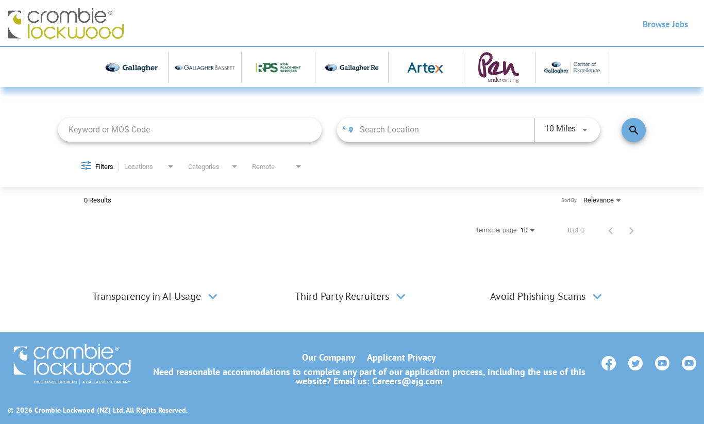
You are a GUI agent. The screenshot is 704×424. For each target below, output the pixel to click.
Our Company (329, 357)
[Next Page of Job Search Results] (631, 230)
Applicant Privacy (401, 357)
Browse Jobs (665, 24)
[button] (213, 296)
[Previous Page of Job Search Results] (610, 230)
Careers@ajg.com (407, 381)
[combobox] (190, 129)
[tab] (156, 296)
